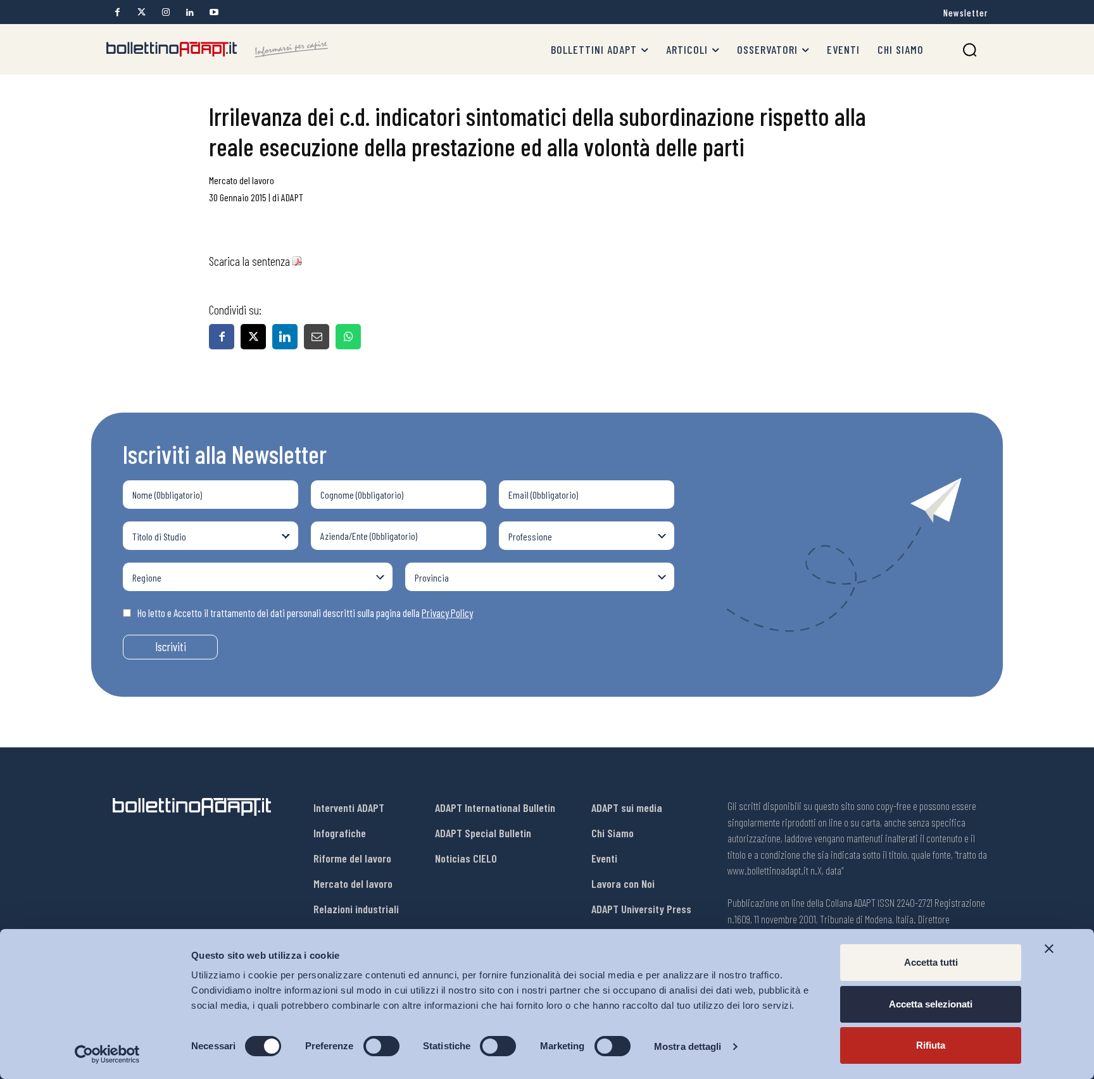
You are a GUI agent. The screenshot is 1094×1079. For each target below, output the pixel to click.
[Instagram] (165, 12)
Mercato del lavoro (241, 180)
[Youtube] (214, 12)
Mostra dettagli (688, 1046)
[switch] (381, 1046)
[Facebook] (117, 12)
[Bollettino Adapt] (217, 49)
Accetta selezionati (930, 1004)
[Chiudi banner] (1049, 948)
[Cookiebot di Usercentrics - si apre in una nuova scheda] (107, 1054)
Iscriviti (170, 646)
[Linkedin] (190, 12)
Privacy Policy (447, 612)
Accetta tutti (931, 962)
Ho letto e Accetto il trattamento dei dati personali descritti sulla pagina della (305, 612)
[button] (970, 50)
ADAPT (292, 197)
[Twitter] (141, 12)
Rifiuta (930, 1045)
